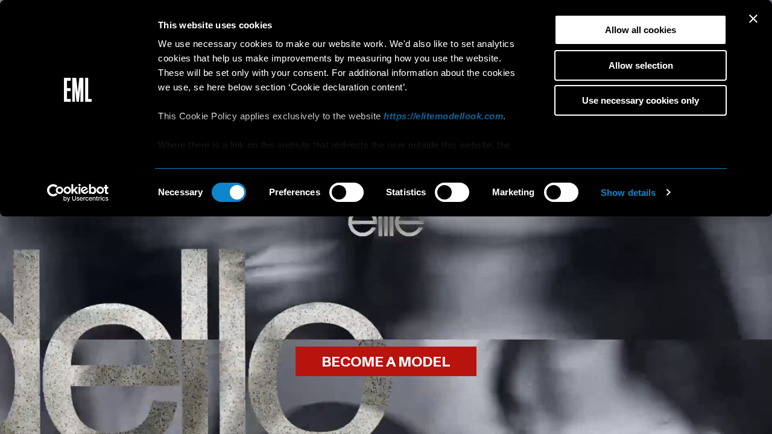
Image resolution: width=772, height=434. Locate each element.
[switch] (346, 192)
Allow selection (641, 65)
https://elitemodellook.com (443, 116)
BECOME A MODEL (386, 362)
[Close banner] (753, 18)
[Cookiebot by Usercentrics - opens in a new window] (78, 193)
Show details (628, 192)
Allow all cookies (640, 30)
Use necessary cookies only (640, 100)
